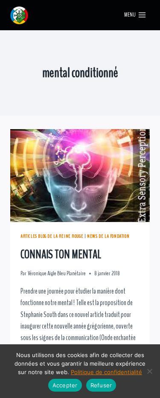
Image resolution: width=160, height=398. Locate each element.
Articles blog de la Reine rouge (51, 236)
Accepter (65, 385)
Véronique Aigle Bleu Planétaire (57, 273)
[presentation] (80, 175)
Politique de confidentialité (106, 372)
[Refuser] (149, 371)
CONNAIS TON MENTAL (60, 254)
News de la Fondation (108, 236)
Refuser (101, 385)
